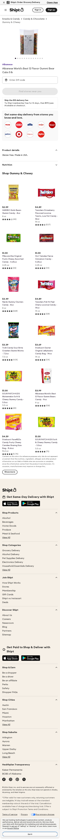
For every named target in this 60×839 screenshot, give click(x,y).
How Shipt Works (11, 583)
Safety (5, 688)
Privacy (24, 815)
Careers (6, 619)
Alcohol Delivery (10, 554)
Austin (5, 705)
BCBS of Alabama (11, 774)
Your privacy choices (44, 815)
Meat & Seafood (11, 534)
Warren (6, 745)
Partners (6, 631)
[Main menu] (5, 10)
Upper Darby (9, 749)
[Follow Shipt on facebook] (4, 780)
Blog (4, 627)
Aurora (5, 741)
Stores (5, 587)
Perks (5, 684)
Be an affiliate (9, 680)
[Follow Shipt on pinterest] (17, 780)
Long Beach (8, 753)
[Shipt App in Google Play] (30, 504)
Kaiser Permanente (12, 770)
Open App (52, 2)
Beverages (7, 522)
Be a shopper (9, 673)
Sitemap (6, 635)
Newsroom (8, 623)
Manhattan (8, 721)
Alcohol (6, 518)
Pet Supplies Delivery (13, 558)
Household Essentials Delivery (18, 566)
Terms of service (9, 815)
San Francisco (9, 709)
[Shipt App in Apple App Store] (10, 504)
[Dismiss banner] (4, 2)
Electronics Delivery (12, 562)
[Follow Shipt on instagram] (10, 780)
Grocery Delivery (11, 550)
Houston (6, 717)
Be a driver (7, 677)
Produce (6, 530)
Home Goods (9, 526)
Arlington (7, 737)
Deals (5, 602)
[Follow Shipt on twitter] (24, 780)
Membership (9, 591)
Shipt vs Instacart (11, 598)
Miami (5, 713)
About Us (7, 615)
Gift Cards (7, 594)
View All (6, 537)
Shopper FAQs (10, 692)
